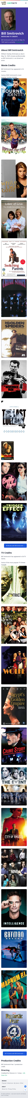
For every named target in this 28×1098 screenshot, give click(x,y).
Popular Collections (7, 1083)
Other (21, 1083)
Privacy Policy (12, 1089)
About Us (4, 1089)
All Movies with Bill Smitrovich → (15, 545)
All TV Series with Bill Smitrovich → (15, 1053)
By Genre (16, 1083)
